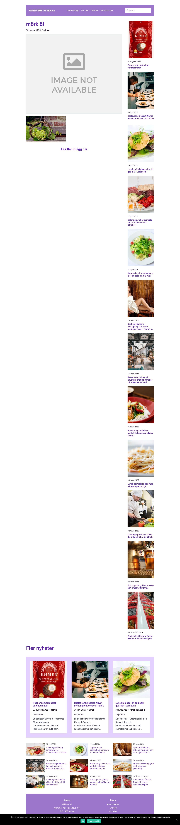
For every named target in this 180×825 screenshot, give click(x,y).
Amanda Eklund (137, 710)
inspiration (38, 714)
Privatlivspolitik (93, 821)
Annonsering (73, 10)
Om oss (84, 10)
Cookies (94, 10)
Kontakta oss (107, 10)
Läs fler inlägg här (74, 149)
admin (46, 30)
